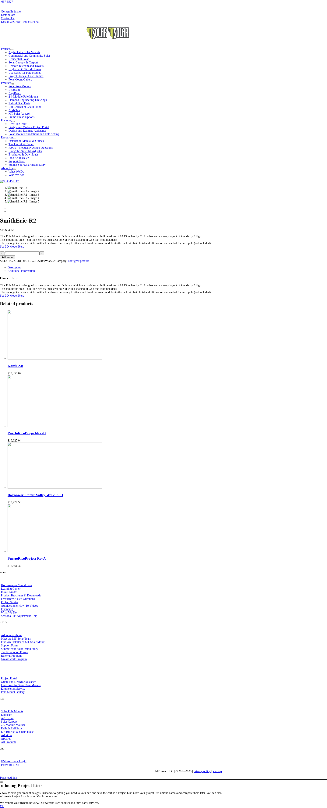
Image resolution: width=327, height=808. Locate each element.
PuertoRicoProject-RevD (27, 433)
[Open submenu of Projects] (11, 49)
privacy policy (202, 771)
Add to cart (8, 257)
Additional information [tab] (21, 270)
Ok (2, 806)
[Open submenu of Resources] (14, 138)
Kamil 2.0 (15, 366)
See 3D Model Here (12, 246)
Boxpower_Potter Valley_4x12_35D (35, 495)
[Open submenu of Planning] (13, 121)
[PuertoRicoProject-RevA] (55, 551)
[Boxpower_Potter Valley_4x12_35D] (55, 487)
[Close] (1, 782)
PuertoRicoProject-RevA (27, 558)
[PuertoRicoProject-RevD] (55, 425)
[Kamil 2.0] (55, 358)
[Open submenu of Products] (12, 83)
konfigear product (78, 261)
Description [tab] (14, 267)
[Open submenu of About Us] (14, 169)
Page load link (8, 777)
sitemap (217, 771)
